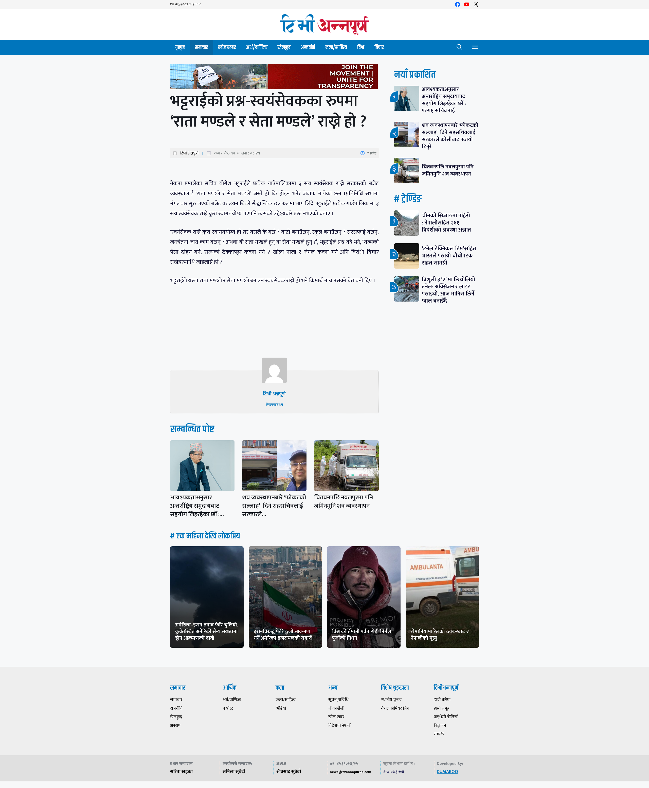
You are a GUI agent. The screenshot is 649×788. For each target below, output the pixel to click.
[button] (459, 47)
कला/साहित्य (336, 47)
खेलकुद (284, 47)
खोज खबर (227, 47)
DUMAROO (447, 772)
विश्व (360, 47)
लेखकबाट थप (274, 405)
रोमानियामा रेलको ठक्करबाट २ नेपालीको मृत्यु (440, 634)
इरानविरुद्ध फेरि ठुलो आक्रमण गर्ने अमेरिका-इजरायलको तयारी (283, 634)
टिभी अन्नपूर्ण (189, 153)
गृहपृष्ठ (180, 47)
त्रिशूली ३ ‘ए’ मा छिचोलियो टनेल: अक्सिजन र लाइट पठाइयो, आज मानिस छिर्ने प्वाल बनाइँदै (448, 290)
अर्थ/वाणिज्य (256, 47)
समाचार (201, 47)
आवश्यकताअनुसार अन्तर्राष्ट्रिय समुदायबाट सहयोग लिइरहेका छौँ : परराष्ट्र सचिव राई (444, 100)
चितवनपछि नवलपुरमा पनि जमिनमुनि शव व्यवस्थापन (343, 502)
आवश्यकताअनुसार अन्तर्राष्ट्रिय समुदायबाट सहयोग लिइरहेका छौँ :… (197, 506)
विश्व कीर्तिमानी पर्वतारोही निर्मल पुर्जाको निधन (361, 634)
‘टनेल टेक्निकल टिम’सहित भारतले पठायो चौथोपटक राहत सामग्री (449, 256)
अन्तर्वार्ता (308, 47)
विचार (379, 47)
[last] (274, 78)
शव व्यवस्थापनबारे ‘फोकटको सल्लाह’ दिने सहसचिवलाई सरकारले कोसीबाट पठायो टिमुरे (450, 136)
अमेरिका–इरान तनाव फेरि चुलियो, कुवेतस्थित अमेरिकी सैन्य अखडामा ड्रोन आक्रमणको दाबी (206, 631)
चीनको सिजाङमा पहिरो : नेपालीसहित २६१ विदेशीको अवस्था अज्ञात (446, 223)
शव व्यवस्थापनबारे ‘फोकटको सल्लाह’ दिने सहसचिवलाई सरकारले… (274, 506)
